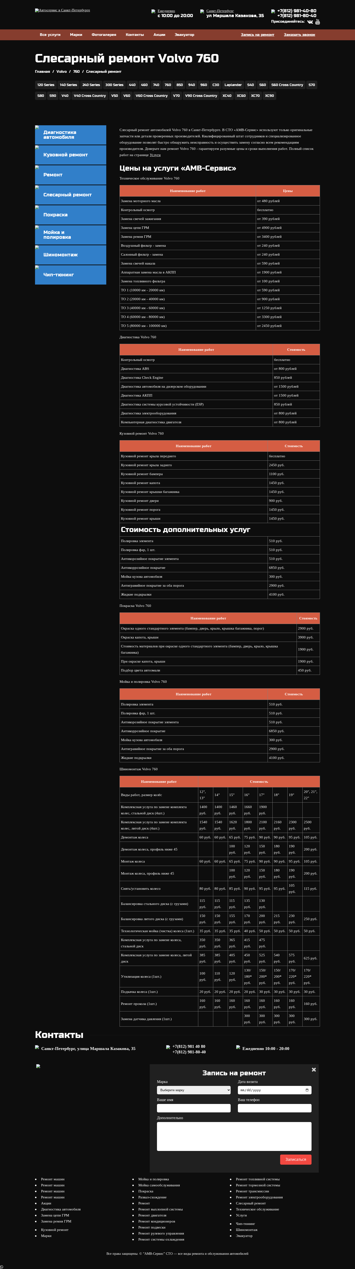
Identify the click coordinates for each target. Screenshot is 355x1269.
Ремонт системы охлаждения (161, 1239)
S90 (53, 96)
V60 (126, 96)
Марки (76, 35)
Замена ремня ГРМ (56, 1221)
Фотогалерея (104, 35)
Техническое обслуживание (257, 1209)
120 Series (45, 85)
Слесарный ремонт (251, 1203)
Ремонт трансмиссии (252, 1191)
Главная (42, 71)
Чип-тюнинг (245, 1224)
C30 (216, 85)
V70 (176, 96)
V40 (65, 96)
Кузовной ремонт (55, 1230)
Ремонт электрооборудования (259, 1197)
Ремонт (144, 1203)
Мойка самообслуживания (159, 1185)
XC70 (255, 96)
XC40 (227, 96)
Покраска (145, 1191)
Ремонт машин (52, 1179)
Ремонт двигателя (152, 1215)
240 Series (91, 85)
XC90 (269, 96)
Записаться (295, 1159)
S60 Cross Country (287, 85)
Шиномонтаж (246, 1230)
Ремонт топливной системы (258, 1179)
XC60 (241, 96)
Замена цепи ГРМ (55, 1215)
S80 (40, 96)
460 (144, 85)
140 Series (68, 85)
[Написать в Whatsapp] (177, 1267)
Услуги (155, 155)
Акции (159, 35)
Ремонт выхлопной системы (160, 1209)
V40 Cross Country (90, 96)
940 (191, 85)
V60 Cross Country (152, 96)
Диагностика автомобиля (61, 1209)
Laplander (233, 85)
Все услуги (50, 35)
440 (132, 85)
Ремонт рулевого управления (161, 1233)
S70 (312, 85)
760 (76, 71)
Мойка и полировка (153, 1179)
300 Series (114, 85)
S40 (250, 85)
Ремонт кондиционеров (156, 1221)
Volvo (62, 71)
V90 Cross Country (201, 96)
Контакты (135, 35)
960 (203, 85)
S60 (262, 85)
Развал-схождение (152, 1197)
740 (156, 85)
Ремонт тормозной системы (258, 1185)
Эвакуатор (184, 35)
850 (180, 85)
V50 (114, 96)
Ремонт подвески (151, 1227)
